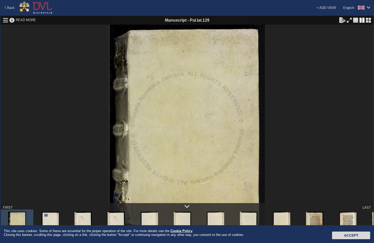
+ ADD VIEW (326, 8)
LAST (367, 207)
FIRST (8, 207)
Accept (351, 235)
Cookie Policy (181, 231)
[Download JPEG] (342, 20)
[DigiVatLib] (35, 13)
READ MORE (26, 20)
